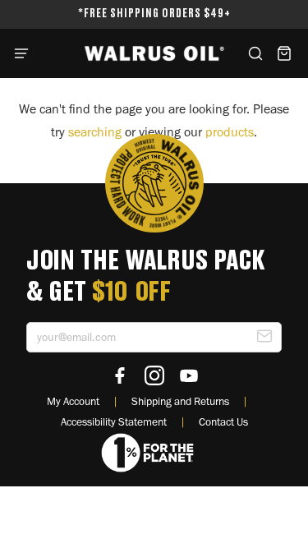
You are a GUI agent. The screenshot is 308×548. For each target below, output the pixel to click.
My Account (73, 401)
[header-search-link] (255, 53)
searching (95, 132)
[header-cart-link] (283, 53)
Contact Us (223, 421)
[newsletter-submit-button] (264, 339)
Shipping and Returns (180, 401)
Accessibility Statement (114, 421)
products (229, 132)
